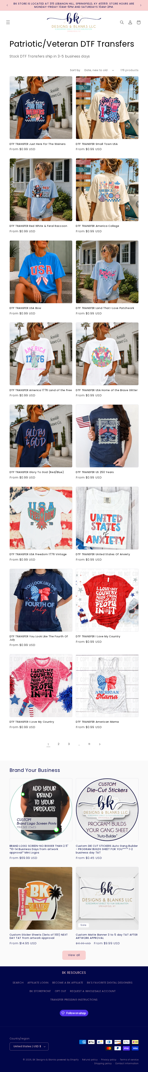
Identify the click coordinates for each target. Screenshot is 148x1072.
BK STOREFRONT (40, 991)
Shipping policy (103, 1063)
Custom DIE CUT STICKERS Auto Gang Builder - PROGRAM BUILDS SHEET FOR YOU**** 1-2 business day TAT (107, 849)
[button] (8, 22)
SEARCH (18, 982)
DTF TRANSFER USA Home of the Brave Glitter (107, 390)
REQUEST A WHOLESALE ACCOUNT (93, 991)
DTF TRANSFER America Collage (97, 226)
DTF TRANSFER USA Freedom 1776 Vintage (38, 554)
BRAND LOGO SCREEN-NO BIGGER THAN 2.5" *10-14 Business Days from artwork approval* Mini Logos (39, 849)
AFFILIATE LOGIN (37, 982)
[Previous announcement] (7, 5)
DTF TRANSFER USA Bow (25, 308)
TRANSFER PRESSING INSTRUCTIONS (74, 999)
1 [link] (48, 744)
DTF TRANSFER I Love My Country (98, 636)
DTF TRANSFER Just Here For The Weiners (38, 144)
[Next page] (99, 744)
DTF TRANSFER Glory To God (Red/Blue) (37, 472)
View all (74, 955)
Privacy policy (108, 1059)
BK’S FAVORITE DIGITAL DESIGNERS (110, 982)
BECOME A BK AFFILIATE (67, 982)
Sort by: (75, 70)
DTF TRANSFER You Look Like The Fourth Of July (39, 638)
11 (89, 744)
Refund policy (90, 1059)
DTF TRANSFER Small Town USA (97, 144)
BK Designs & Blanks (44, 1059)
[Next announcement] (141, 5)
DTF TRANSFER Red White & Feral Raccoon (38, 226)
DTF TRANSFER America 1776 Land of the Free (41, 390)
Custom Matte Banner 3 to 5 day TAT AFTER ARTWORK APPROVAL (107, 936)
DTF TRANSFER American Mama (97, 721)
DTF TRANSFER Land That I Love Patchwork (105, 308)
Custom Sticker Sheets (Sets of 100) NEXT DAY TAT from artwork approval (39, 936)
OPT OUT (60, 991)
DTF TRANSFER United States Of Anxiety (103, 554)
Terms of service (129, 1059)
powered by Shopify (68, 1059)
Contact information (127, 1063)
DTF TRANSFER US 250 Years (95, 472)
